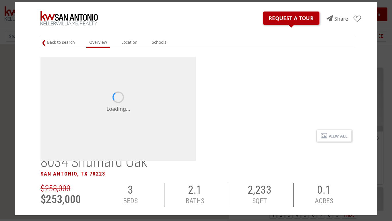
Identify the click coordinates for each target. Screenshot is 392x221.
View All (338, 136)
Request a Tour (291, 18)
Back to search (61, 42)
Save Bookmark (357, 19)
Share (341, 18)
